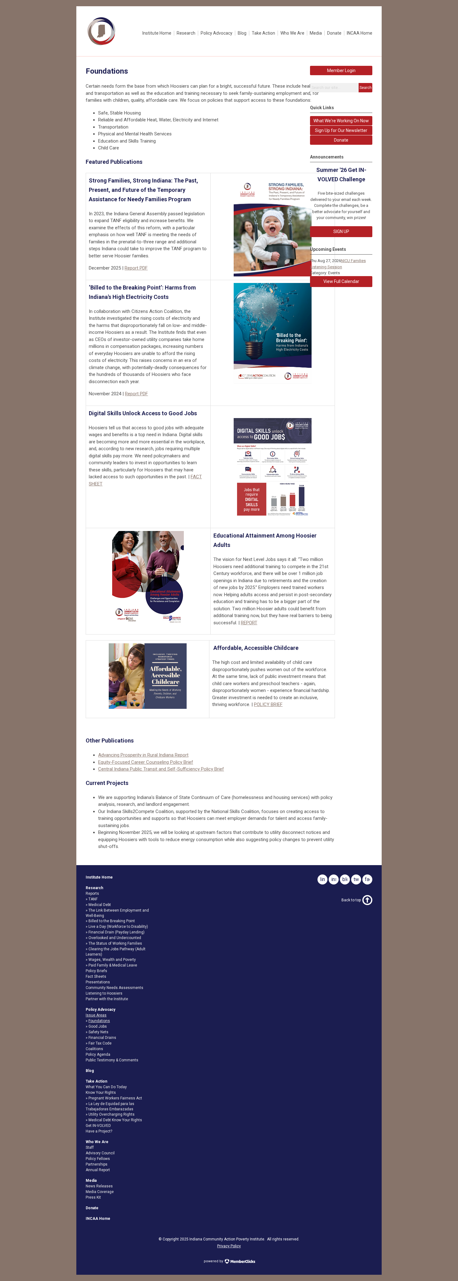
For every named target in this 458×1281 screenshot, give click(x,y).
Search (366, 87)
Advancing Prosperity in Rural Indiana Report (143, 755)
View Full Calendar (341, 281)
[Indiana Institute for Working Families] (101, 45)
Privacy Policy (229, 1246)
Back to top (351, 900)
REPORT (249, 623)
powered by (214, 1261)
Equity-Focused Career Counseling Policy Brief (145, 762)
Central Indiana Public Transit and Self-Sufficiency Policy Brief (161, 769)
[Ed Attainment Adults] (148, 578)
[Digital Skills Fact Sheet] (272, 468)
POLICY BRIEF (268, 704)
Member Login (341, 70)
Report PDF (136, 268)
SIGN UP (341, 231)
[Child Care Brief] (147, 676)
